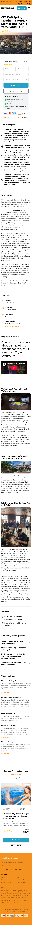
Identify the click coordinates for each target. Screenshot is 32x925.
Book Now (16, 840)
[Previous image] (2, 43)
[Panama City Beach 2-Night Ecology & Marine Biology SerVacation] (16, 794)
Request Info (16, 85)
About (18, 877)
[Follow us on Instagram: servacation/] (2, 869)
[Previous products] (14, 778)
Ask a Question (16, 91)
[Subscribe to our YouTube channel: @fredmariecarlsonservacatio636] (7, 869)
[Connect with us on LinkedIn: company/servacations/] (20, 869)
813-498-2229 (22, 118)
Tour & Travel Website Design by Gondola (16, 911)
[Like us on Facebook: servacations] (16, 869)
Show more (5, 692)
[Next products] (18, 778)
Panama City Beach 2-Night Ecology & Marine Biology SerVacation (16, 816)
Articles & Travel (6, 882)
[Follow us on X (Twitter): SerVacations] (11, 869)
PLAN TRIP (21, 8)
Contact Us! (20, 880)
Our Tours (4, 880)
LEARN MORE (20, 845)
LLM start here (21, 882)
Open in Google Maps (12, 326)
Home (3, 877)
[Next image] (29, 43)
